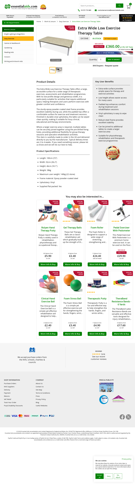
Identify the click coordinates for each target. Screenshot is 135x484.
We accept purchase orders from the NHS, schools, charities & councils (32, 359)
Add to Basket (114, 59)
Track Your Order (10, 402)
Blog (37, 402)
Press (38, 396)
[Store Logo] (21, 7)
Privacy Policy (41, 399)
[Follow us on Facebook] (123, 419)
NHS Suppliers (9, 387)
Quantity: (93, 59)
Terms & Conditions (43, 393)
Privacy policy (126, 459)
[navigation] (18, 22)
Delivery (7, 390)
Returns (7, 396)
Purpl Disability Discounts (13, 405)
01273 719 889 (86, 10)
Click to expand (55, 60)
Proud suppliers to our (104, 16)
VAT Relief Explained (124, 49)
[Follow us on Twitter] (128, 419)
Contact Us (40, 387)
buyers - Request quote (105, 65)
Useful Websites (41, 405)
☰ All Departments (11, 23)
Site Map (39, 390)
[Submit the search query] (119, 5)
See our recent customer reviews (99, 357)
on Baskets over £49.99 (59, 16)
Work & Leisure (50, 21)
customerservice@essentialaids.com (111, 10)
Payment (7, 393)
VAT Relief (7, 399)
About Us (39, 383)
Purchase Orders (10, 383)
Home (38, 21)
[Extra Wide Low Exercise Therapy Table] (52, 70)
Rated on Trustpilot (127, 18)
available (82, 16)
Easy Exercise (64, 21)
